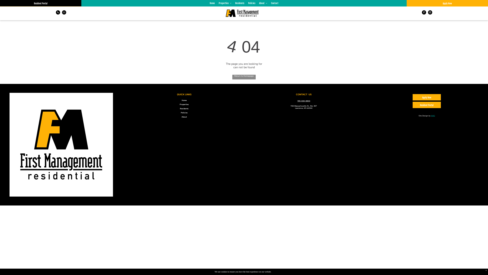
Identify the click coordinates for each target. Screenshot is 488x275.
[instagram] (430, 12)
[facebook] (424, 12)
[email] (64, 12)
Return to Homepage (244, 76)
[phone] (58, 12)
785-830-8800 (303, 101)
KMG (433, 116)
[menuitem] (212, 3)
